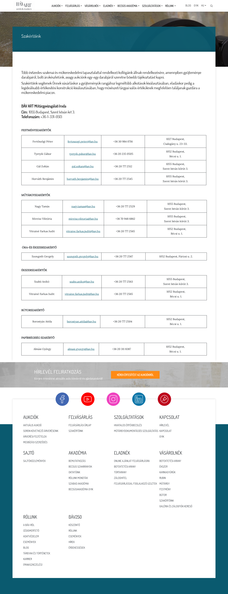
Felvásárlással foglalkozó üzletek (135, 483)
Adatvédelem (31, 536)
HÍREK (72, 542)
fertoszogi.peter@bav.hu (83, 141)
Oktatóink (74, 472)
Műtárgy (164, 483)
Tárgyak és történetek (36, 553)
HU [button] (202, 5)
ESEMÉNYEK (75, 536)
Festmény (165, 489)
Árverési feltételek (35, 436)
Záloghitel (120, 478)
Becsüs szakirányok (80, 466)
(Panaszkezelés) (32, 564)
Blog (188, 5)
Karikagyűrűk (167, 472)
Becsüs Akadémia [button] (127, 6)
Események (29, 542)
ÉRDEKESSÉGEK (77, 547)
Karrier (27, 559)
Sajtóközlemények (34, 461)
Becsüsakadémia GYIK (81, 489)
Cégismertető (31, 530)
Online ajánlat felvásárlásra (132, 461)
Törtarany (120, 472)
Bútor (163, 495)
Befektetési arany (125, 466)
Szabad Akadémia (79, 483)
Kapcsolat (165, 431)
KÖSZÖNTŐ (74, 525)
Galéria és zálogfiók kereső (175, 506)
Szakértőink (76, 431)
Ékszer (163, 466)
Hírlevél (164, 425)
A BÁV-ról (28, 525)
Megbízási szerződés (35, 442)
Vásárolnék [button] (91, 6)
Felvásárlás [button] (72, 6)
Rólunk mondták (78, 478)
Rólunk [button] (169, 6)
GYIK (196, 5)
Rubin (162, 478)
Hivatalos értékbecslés (128, 425)
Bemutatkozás (77, 461)
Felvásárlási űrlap (80, 425)
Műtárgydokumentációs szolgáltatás (136, 431)
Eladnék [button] (108, 6)
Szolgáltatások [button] (151, 6)
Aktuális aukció (32, 425)
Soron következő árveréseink (40, 431)
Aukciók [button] (56, 6)
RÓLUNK (73, 530)
